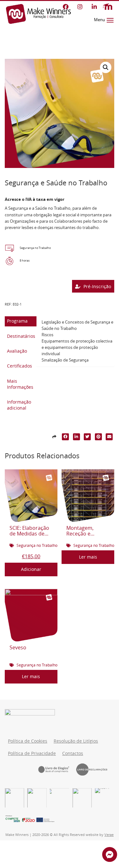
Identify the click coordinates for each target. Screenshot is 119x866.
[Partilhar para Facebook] (66, 437)
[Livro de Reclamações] (95, 769)
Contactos (72, 753)
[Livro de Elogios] (57, 769)
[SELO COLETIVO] (59, 797)
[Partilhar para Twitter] (88, 437)
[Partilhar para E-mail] (109, 437)
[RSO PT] (104, 797)
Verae (109, 834)
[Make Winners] (38, 14)
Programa (17, 321)
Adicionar (31, 569)
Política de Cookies (27, 741)
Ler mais (88, 557)
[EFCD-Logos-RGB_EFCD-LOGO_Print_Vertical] (14, 797)
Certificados (19, 366)
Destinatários (21, 336)
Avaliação (17, 351)
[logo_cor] (82, 797)
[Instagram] (80, 6)
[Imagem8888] (37, 797)
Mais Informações (20, 384)
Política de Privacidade (32, 753)
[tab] (20, 321)
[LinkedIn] (94, 6)
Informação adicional (19, 405)
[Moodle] (107, 6)
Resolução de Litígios (76, 741)
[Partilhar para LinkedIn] (76, 437)
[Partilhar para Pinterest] (98, 437)
